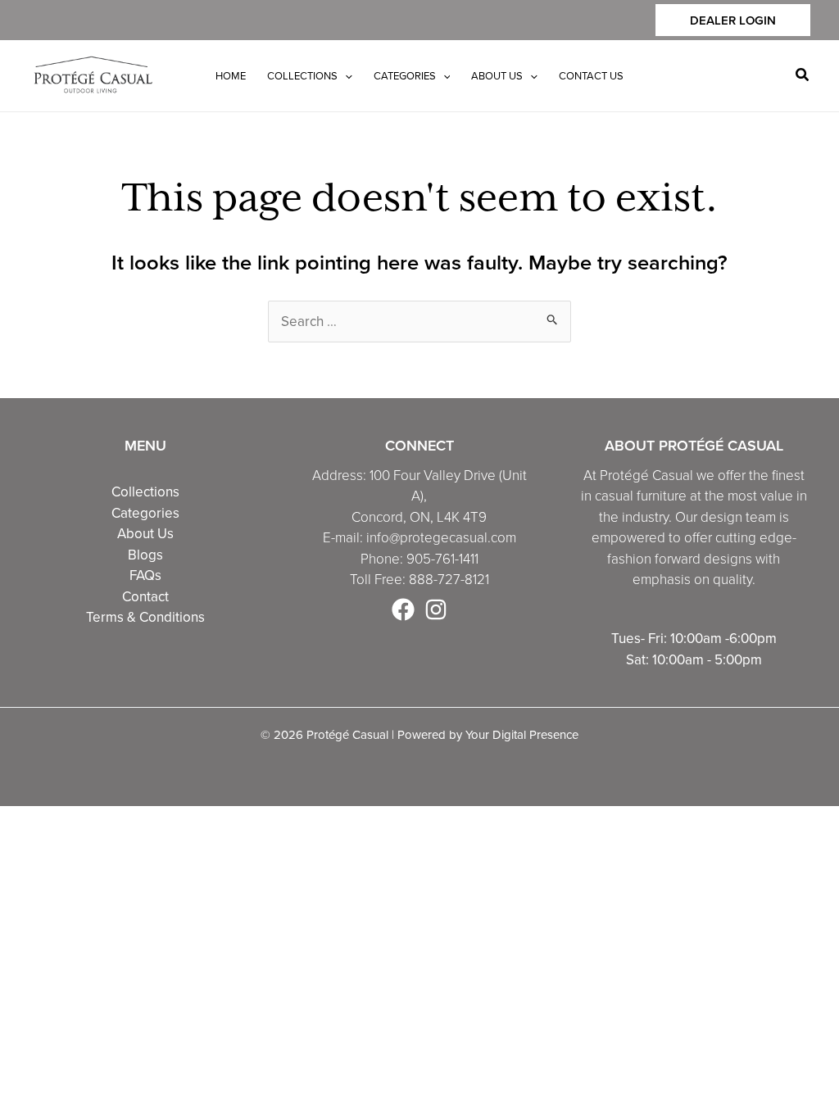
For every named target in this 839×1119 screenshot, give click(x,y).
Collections (145, 491)
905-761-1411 (442, 558)
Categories (145, 513)
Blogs (145, 554)
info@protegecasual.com (441, 537)
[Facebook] (403, 609)
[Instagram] (435, 609)
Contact (145, 596)
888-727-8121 (449, 578)
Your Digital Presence (521, 734)
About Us (145, 533)
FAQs (145, 575)
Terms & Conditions (145, 617)
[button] (732, 20)
